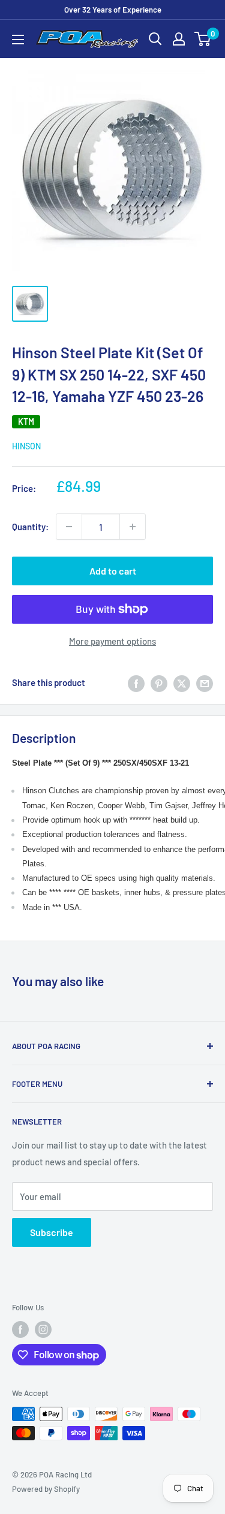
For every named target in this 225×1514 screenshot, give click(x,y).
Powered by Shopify (46, 1489)
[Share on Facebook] (136, 682)
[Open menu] (18, 39)
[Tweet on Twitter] (181, 682)
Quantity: (30, 526)
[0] (203, 39)
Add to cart (112, 570)
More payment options (112, 641)
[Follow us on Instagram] (43, 1329)
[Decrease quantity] (69, 526)
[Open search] (155, 39)
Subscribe (51, 1232)
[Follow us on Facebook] (20, 1329)
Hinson (26, 446)
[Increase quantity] (132, 526)
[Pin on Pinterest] (159, 682)
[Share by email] (204, 682)
